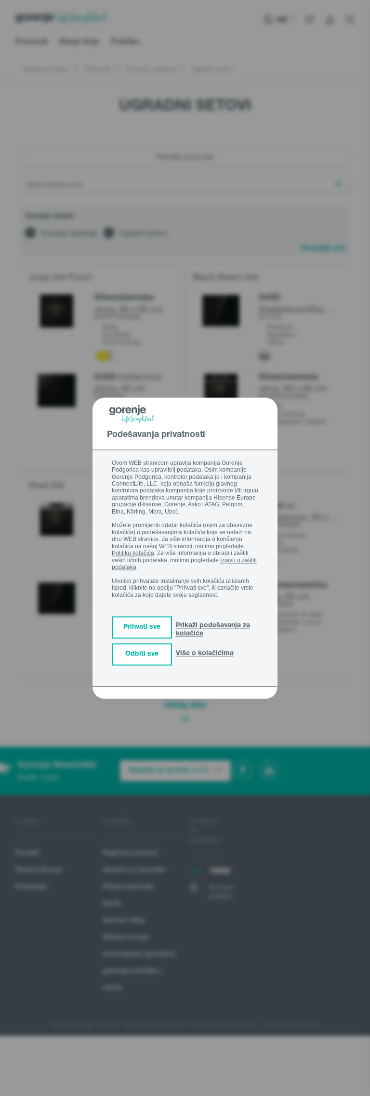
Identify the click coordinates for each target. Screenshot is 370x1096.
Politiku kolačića (133, 553)
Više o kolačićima (205, 653)
